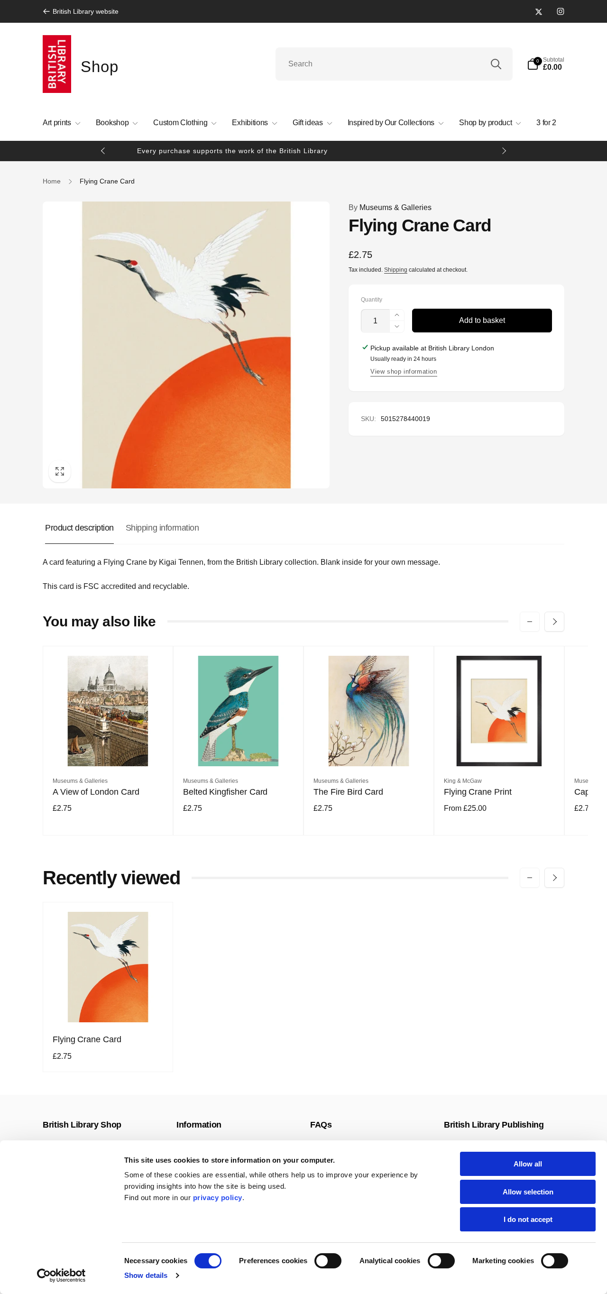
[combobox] (394, 64)
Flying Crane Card (87, 1039)
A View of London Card (96, 792)
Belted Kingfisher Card (225, 792)
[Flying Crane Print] (499, 748)
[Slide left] (103, 151)
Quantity (371, 300)
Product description (79, 527)
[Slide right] (504, 151)
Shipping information (162, 527)
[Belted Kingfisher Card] (239, 748)
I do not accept (528, 1219)
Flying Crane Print (478, 792)
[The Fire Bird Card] (369, 748)
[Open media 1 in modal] (186, 345)
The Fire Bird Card (348, 792)
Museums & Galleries (390, 207)
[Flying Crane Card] (108, 1004)
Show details (145, 1275)
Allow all (528, 1164)
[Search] (496, 64)
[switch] (327, 1260)
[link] (81, 11)
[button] (545, 64)
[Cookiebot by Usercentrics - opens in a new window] (61, 1275)
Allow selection (528, 1192)
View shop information (403, 371)
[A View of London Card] (108, 748)
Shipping (395, 269)
